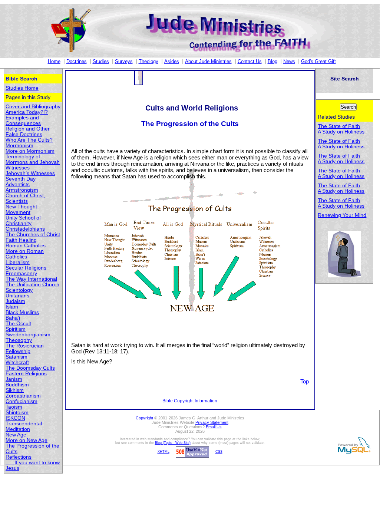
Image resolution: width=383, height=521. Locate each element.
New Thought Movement (21, 209)
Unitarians (17, 296)
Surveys (124, 61)
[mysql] (353, 445)
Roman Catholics (26, 245)
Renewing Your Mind (342, 215)
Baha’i (13, 318)
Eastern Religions (26, 373)
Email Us (214, 427)
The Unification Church (32, 284)
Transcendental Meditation (24, 426)
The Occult (18, 323)
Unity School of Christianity (23, 220)
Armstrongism (22, 190)
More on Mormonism (30, 151)
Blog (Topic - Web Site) (173, 443)
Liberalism (18, 262)
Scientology (19, 290)
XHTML (163, 452)
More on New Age (26, 440)
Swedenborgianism (28, 334)
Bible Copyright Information (189, 400)
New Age (16, 435)
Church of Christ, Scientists (25, 198)
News (289, 61)
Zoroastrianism (23, 396)
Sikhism (15, 390)
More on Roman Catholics (25, 254)
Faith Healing (21, 240)
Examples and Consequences (23, 120)
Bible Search (21, 79)
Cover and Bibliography (33, 106)
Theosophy (19, 340)
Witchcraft (17, 362)
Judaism (15, 301)
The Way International (31, 279)
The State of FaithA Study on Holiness (341, 129)
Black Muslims (22, 312)
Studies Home (22, 88)
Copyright (144, 418)
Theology (148, 61)
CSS (218, 452)
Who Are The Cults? (29, 140)
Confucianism (21, 401)
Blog (272, 61)
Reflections (19, 457)
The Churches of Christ (33, 234)
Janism (14, 379)
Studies (101, 61)
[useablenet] (191, 452)
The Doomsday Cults (30, 368)
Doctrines (76, 61)
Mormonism (19, 145)
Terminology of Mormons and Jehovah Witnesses (33, 162)
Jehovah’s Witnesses (30, 173)
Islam (12, 307)
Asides (171, 61)
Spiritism (16, 329)
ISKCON (15, 418)
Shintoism (17, 412)
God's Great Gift (318, 61)
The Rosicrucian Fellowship (25, 348)
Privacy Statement (211, 422)
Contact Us (250, 61)
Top (304, 381)
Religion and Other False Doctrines (28, 131)
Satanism (16, 357)
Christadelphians (25, 229)
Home (54, 61)
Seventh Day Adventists (21, 181)
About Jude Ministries (208, 61)
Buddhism (17, 385)
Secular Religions (26, 268)
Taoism (14, 407)
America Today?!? (27, 112)
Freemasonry (21, 273)
